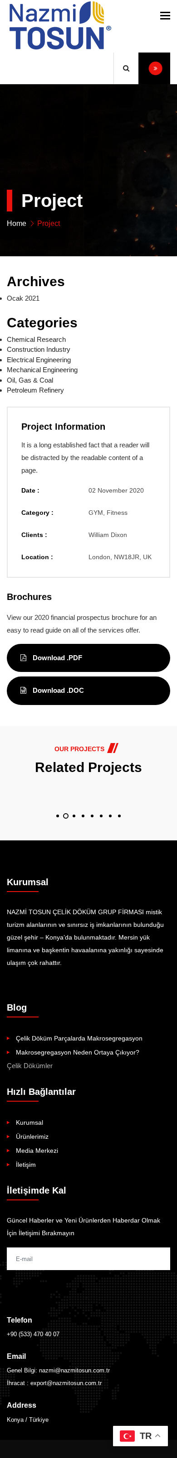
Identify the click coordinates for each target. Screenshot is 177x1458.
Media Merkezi (37, 1150)
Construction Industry (38, 349)
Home (16, 223)
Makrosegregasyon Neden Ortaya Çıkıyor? (77, 1052)
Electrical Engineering (39, 360)
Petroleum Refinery (35, 390)
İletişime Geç (154, 68)
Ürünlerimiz (32, 1136)
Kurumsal (29, 1122)
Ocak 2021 (23, 298)
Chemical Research (36, 339)
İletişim (26, 1164)
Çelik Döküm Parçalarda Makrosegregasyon (79, 1038)
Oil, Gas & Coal (30, 380)
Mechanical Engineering (42, 370)
